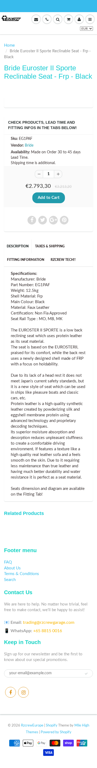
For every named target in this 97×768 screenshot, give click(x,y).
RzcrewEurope (32, 725)
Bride (29, 145)
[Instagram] (23, 692)
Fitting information (25, 259)
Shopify (51, 725)
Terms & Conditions (21, 574)
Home (9, 45)
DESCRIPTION (18, 246)
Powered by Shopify (56, 732)
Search (10, 580)
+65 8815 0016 (47, 631)
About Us (12, 568)
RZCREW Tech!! (63, 259)
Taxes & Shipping (50, 246)
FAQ (8, 562)
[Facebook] (10, 692)
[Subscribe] (86, 673)
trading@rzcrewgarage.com (48, 622)
